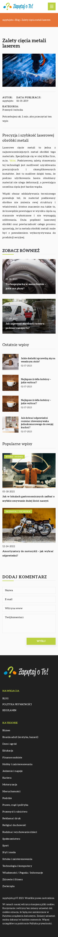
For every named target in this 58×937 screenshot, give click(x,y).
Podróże (7, 798)
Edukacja (7, 750)
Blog (5, 698)
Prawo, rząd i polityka (15, 805)
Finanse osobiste (12, 757)
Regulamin (9, 710)
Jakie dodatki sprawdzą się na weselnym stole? (38, 360)
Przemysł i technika (12, 110)
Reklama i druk (11, 818)
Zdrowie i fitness (12, 879)
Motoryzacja (9, 784)
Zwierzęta (8, 886)
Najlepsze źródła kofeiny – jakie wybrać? (36, 381)
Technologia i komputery (17, 866)
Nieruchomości (11, 791)
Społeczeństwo (11, 839)
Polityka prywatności (17, 704)
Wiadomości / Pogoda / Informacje (22, 872)
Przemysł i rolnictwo (14, 811)
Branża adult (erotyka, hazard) (20, 737)
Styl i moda (9, 852)
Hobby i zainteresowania (17, 764)
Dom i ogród (9, 744)
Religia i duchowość (14, 825)
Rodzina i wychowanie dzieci (19, 832)
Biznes (6, 730)
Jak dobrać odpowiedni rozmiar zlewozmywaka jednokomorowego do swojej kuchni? (37, 423)
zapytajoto (7, 101)
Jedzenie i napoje (12, 771)
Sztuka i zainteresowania (17, 859)
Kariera (6, 778)
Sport (5, 845)
